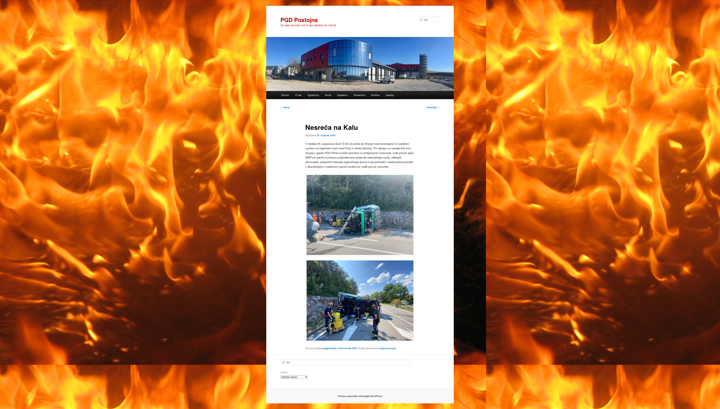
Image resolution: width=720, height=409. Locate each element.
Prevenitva (359, 95)
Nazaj (284, 107)
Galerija (390, 95)
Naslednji (433, 107)
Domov (285, 95)
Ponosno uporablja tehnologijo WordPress (360, 396)
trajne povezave (387, 348)
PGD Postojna (299, 20)
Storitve (375, 95)
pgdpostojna (330, 348)
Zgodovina (313, 95)
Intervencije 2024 (348, 348)
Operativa (342, 95)
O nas (298, 95)
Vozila (328, 95)
